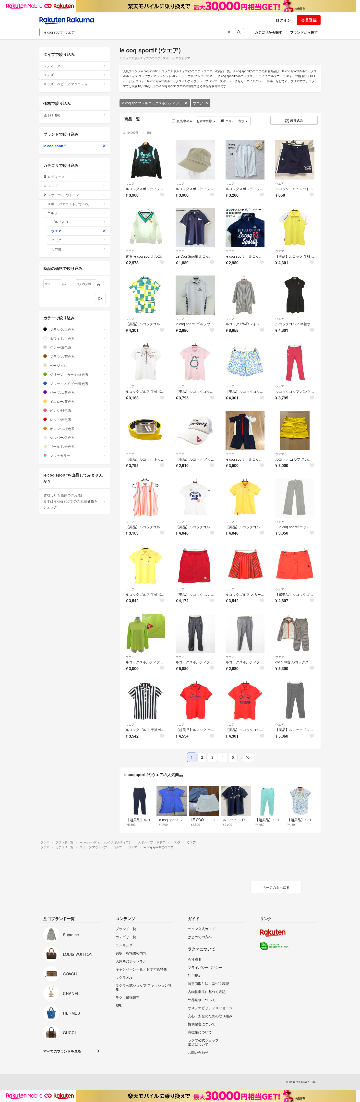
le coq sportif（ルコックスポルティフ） (151, 102)
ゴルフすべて (61, 221)
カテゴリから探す (268, 32)
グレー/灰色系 (60, 347)
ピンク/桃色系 (60, 410)
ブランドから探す (304, 32)
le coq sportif (54, 145)
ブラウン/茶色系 (62, 356)
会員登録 (309, 20)
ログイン (283, 20)
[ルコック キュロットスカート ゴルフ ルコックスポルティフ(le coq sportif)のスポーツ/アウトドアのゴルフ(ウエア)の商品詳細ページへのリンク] (294, 160)
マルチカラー (59, 455)
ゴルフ (52, 212)
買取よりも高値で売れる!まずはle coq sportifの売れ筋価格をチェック (70, 501)
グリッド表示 (234, 121)
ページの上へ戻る (276, 887)
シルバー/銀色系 (62, 437)
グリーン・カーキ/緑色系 (68, 374)
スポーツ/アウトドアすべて (68, 203)
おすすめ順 (204, 121)
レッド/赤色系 (60, 419)
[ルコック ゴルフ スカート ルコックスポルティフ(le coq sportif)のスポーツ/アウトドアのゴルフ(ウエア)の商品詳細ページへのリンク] (294, 430)
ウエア (198, 102)
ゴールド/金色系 (62, 446)
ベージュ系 (58, 365)
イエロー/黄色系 (62, 401)
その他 (56, 248)
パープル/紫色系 (62, 392)
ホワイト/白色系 (62, 338)
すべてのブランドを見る (62, 1051)
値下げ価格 (51, 114)
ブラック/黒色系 (62, 329)
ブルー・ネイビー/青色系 (68, 383)
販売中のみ (184, 121)
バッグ (56, 239)
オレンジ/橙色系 (62, 428)
